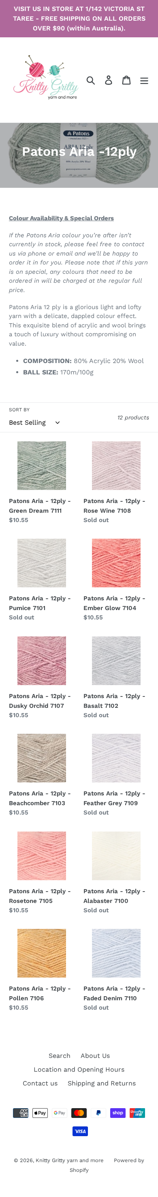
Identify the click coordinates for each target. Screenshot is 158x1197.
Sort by (19, 410)
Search (59, 1055)
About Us (95, 1055)
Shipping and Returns (102, 1083)
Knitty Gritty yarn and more (70, 1160)
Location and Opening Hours (79, 1069)
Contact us (40, 1083)
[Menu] (144, 80)
